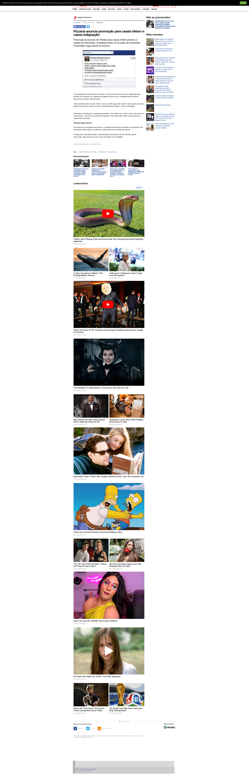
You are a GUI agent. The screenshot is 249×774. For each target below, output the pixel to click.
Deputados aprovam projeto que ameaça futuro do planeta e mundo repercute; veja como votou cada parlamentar (165, 79)
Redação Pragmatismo (85, 17)
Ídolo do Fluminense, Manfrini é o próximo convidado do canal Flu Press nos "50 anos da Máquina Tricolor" (165, 117)
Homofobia (77, 22)
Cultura (119, 9)
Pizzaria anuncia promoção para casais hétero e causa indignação (109, 33)
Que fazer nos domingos (163, 105)
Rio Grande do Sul (112, 152)
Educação (96, 9)
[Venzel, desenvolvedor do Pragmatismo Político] (169, 727)
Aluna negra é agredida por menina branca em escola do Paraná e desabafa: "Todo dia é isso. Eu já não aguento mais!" (117, 172)
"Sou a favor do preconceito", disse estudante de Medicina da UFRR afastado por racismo (136, 171)
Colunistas (145, 9)
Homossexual (102, 152)
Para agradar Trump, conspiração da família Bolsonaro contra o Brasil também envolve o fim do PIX (164, 89)
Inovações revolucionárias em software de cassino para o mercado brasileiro (164, 69)
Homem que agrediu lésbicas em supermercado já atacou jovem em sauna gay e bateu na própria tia (99, 171)
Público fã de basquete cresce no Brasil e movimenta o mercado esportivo (164, 126)
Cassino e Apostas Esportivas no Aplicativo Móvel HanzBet (164, 97)
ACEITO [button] (243, 3)
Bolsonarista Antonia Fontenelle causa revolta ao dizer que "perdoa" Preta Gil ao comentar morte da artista (165, 61)
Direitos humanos (85, 9)
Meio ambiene (135, 9)
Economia (111, 9)
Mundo (126, 9)
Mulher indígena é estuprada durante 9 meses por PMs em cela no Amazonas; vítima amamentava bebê (164, 42)
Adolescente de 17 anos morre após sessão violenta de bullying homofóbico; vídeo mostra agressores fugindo (81, 172)
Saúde (104, 9)
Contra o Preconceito (84, 152)
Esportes (154, 9)
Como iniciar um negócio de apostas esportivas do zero (164, 50)
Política (74, 9)
